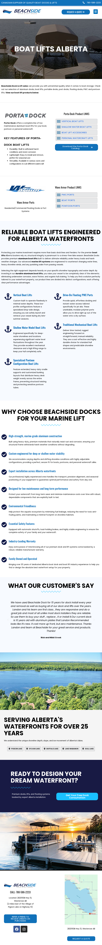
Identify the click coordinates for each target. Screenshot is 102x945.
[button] (8, 620)
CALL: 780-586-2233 (20, 892)
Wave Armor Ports (25, 202)
